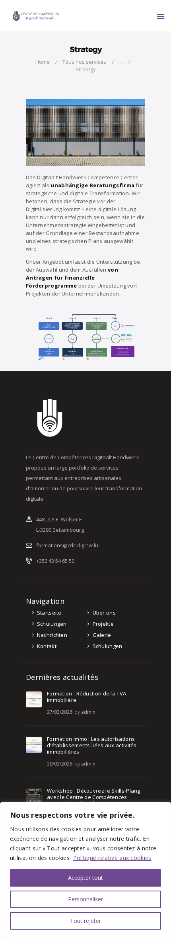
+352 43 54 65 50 (55, 560)
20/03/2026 (59, 763)
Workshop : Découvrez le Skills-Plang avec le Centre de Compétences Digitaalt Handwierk (93, 797)
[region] (85, 870)
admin (88, 712)
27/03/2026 (59, 712)
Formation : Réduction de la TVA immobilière (86, 696)
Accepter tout (85, 877)
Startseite (49, 612)
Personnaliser (85, 899)
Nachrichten (52, 634)
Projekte (103, 623)
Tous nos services (84, 61)
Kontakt (46, 646)
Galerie (102, 634)
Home (42, 61)
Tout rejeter (85, 920)
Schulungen (52, 623)
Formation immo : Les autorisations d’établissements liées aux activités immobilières (92, 745)
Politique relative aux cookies (112, 858)
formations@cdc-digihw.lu (67, 545)
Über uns (104, 612)
